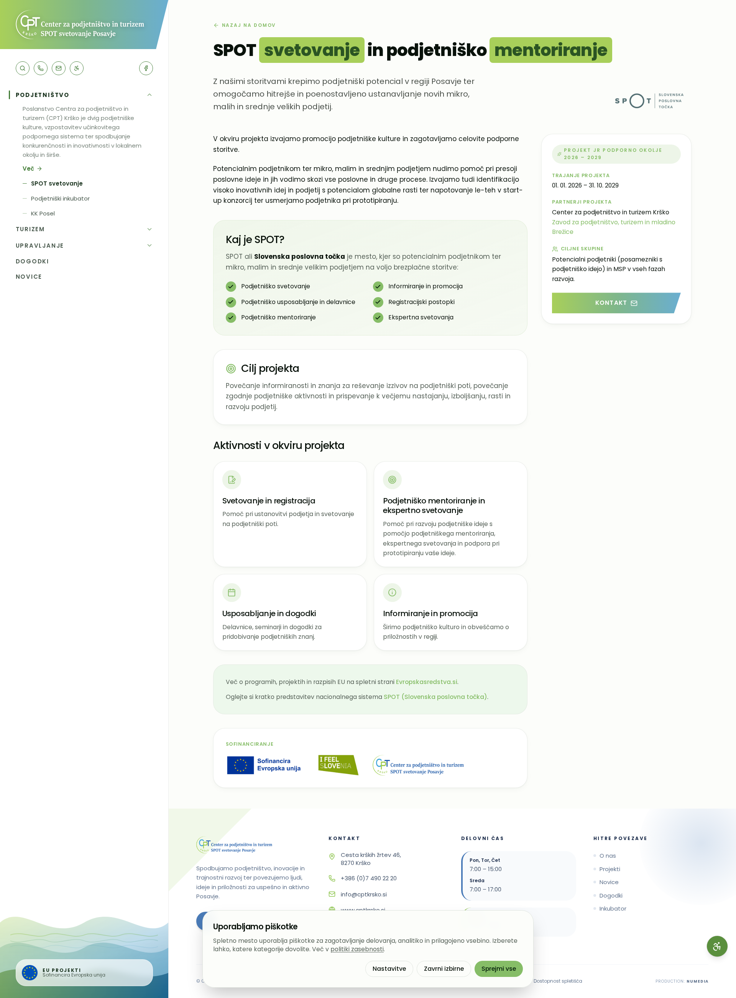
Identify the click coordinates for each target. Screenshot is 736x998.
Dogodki (611, 895)
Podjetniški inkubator (60, 198)
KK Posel (43, 213)
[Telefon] (41, 68)
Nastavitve (389, 968)
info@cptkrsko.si (364, 894)
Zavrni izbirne (444, 968)
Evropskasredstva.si (426, 681)
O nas (608, 856)
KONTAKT (611, 302)
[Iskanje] (23, 68)
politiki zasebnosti (357, 949)
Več (28, 168)
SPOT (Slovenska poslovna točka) (435, 696)
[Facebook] (146, 68)
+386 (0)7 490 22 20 (369, 878)
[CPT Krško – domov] (84, 24)
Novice (609, 882)
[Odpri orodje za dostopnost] (717, 946)
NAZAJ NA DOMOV (249, 25)
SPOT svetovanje (57, 183)
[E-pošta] (59, 68)
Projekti (610, 869)
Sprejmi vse (498, 968)
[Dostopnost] (77, 68)
